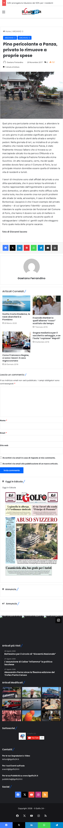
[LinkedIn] (20, 248)
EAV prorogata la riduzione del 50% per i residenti (30, 3)
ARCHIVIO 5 (24, 38)
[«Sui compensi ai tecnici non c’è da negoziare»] (31, 692)
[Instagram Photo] (11, 627)
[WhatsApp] (34, 248)
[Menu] (3, 13)
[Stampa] (55, 248)
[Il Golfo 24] (31, 12)
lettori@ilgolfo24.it (10, 759)
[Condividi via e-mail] (48, 248)
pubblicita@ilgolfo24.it (12, 779)
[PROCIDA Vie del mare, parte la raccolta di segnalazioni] (31, 704)
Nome (3, 420)
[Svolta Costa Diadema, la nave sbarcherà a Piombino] (16, 303)
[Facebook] (5, 248)
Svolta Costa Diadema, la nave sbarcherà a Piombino (16, 317)
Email (3, 433)
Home (8, 31)
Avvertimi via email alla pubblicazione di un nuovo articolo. (30, 463)
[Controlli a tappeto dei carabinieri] (11, 692)
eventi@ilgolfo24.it (10, 769)
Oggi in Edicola (9, 487)
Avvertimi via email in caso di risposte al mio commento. (29, 458)
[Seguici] (58, 620)
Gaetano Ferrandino (15, 62)
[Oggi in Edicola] (31, 578)
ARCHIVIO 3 (17, 31)
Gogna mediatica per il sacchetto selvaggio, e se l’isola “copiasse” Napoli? (47, 335)
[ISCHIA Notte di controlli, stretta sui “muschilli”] (51, 715)
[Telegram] (41, 248)
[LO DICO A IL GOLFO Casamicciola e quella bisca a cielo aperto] (51, 704)
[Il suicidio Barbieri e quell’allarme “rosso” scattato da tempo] (47, 305)
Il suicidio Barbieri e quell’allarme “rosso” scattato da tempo (44, 320)
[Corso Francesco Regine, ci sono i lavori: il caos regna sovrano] (16, 341)
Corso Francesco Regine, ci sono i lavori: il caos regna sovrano (15, 358)
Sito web (4, 445)
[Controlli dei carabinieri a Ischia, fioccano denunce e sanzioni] (51, 692)
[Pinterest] (27, 248)
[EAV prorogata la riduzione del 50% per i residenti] (11, 704)
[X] (13, 248)
